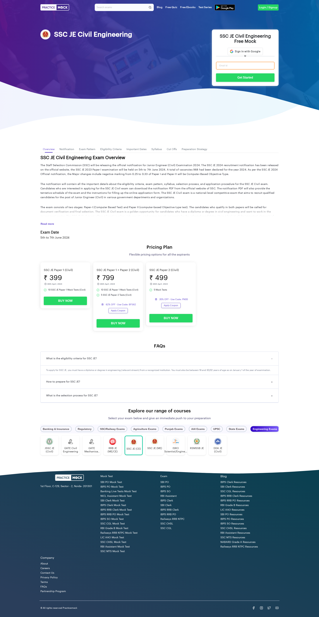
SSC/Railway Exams (112, 428)
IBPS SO (165, 491)
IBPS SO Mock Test (112, 519)
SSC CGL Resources (232, 491)
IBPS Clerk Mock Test (113, 505)
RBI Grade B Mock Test (114, 528)
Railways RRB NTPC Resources (239, 546)
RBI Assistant (168, 496)
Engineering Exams (265, 428)
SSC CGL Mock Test (112, 523)
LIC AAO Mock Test (112, 537)
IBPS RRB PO (168, 514)
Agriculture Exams (144, 428)
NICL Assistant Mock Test (116, 496)
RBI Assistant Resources (235, 533)
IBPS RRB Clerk (169, 510)
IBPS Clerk (166, 500)
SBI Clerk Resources (232, 487)
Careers (45, 568)
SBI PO (164, 482)
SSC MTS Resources (232, 537)
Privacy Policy (49, 577)
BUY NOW (65, 300)
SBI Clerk (165, 505)
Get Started (245, 77)
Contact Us (47, 573)
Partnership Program (53, 591)
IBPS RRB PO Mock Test (114, 514)
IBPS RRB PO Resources (235, 500)
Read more (47, 223)
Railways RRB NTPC (172, 519)
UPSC (216, 428)
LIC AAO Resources (232, 510)
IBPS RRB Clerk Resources (236, 496)
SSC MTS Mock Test (112, 551)
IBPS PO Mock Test (112, 487)
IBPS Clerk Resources (233, 482)
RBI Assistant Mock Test (115, 546)
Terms (44, 582)
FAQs (43, 586)
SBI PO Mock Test (111, 482)
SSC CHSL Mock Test (113, 542)
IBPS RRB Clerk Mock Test (116, 510)
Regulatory (85, 428)
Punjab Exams (174, 428)
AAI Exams (198, 428)
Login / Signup (268, 7)
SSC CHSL (166, 523)
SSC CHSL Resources (233, 528)
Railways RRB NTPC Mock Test (119, 533)
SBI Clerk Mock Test (112, 500)
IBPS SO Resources (232, 523)
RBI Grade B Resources (234, 505)
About (44, 563)
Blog (159, 7)
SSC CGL (166, 528)
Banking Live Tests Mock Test (118, 491)
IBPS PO (165, 487)
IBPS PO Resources (232, 519)
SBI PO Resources (231, 514)
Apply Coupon (118, 310)
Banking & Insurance (56, 428)
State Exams (236, 428)
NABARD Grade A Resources (237, 542)
